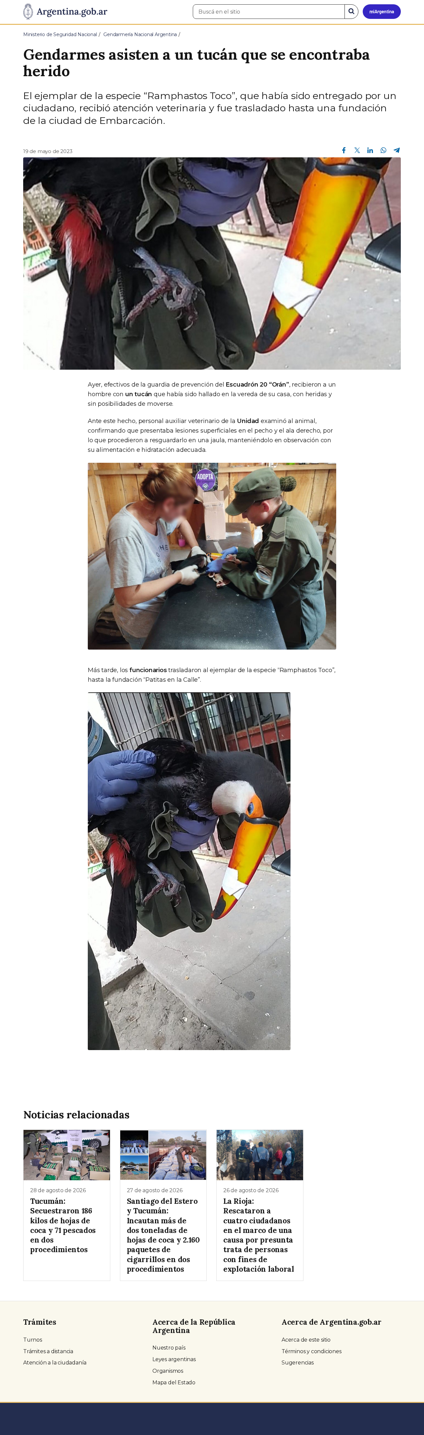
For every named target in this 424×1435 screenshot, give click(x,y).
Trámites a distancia (48, 1351)
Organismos (167, 1371)
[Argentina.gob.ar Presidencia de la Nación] (65, 12)
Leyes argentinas (174, 1359)
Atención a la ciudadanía (54, 1362)
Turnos (32, 1340)
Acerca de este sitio (306, 1340)
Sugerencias (298, 1362)
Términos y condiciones (312, 1351)
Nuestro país (169, 1348)
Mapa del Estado (173, 1382)
